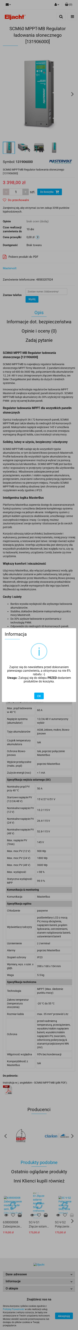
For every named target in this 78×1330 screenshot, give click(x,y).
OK (39, 696)
